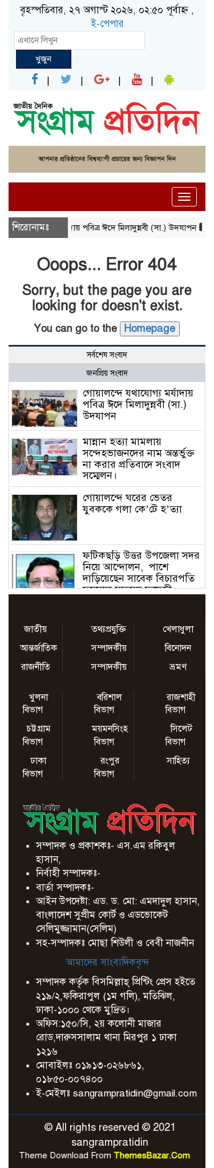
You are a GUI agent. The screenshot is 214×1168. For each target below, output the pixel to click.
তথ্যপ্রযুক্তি (108, 629)
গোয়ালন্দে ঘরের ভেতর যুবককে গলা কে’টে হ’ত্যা (132, 503)
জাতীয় (35, 629)
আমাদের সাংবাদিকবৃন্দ (107, 962)
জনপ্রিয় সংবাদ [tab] (107, 373)
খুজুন (43, 59)
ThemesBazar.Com (152, 1155)
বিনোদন (178, 648)
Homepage (149, 328)
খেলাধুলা (178, 629)
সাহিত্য (178, 760)
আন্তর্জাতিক (38, 648)
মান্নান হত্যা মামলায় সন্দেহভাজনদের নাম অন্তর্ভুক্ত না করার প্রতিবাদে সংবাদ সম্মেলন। (139, 458)
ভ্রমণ (178, 667)
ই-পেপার (107, 24)
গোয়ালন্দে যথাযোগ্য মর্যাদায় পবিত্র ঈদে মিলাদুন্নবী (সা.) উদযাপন (138, 404)
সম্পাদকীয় (109, 648)
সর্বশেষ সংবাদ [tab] (107, 355)
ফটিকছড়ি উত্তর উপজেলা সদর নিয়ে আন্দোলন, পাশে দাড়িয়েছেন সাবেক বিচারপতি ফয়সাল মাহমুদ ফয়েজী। (141, 572)
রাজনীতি (35, 667)
